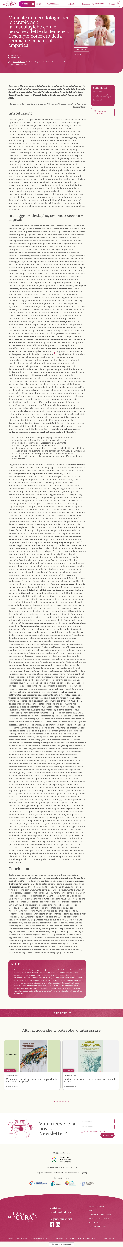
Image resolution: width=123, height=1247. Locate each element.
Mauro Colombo (19, 62)
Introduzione (97, 91)
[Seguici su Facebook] (52, 1224)
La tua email (88, 1127)
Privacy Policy (99, 1131)
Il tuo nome (87, 1121)
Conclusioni (97, 100)
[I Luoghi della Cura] (9, 3)
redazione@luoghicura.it (61, 1212)
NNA (90, 1211)
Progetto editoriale (71, 4)
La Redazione (71, 1086)
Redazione (86, 4)
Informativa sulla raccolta (62, 1244)
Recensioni (81, 50)
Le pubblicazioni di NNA (98, 4)
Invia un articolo (97, 1226)
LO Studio (111, 1238)
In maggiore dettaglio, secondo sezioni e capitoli (102, 96)
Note (94, 103)
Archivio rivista (39, 4)
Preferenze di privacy (87, 1238)
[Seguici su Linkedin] (58, 1224)
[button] (54, 1101)
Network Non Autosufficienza (53, 4)
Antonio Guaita (13, 1086)
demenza (77, 54)
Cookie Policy (72, 1238)
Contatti (112, 4)
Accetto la (94, 1131)
